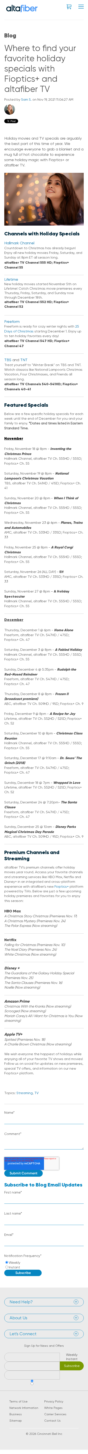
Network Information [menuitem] (23, 1408)
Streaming (24, 1093)
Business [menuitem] (15, 1414)
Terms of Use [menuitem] (18, 1401)
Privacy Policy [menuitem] (53, 1401)
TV (36, 1093)
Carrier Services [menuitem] (55, 1414)
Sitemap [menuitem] (15, 1420)
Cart (69, 6)
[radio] (44, 1262)
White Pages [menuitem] (53, 1408)
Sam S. (26, 99)
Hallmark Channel (19, 243)
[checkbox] (44, 1265)
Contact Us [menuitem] (52, 1420)
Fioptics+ (61, 886)
